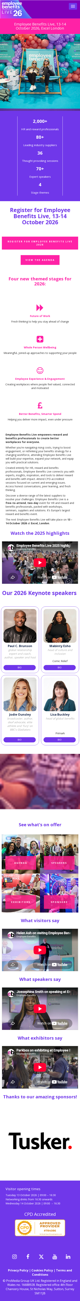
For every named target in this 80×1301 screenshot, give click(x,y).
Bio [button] (20, 667)
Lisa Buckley (60, 714)
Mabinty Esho (60, 646)
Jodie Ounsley (20, 714)
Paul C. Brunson (20, 646)
